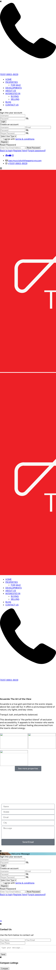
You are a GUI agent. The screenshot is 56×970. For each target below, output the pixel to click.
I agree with (18, 139)
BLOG (8, 102)
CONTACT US (11, 104)
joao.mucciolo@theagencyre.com (24, 160)
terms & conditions (24, 139)
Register (4, 142)
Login (3, 122)
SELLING (15, 99)
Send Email (28, 842)
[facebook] (6, 155)
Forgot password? (37, 150)
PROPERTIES (11, 82)
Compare (4, 969)
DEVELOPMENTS (13, 87)
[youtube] (10, 155)
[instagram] (12, 155)
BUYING (15, 96)
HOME (8, 79)
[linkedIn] (8, 155)
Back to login (6, 150)
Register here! (20, 150)
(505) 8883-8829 (9, 74)
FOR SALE (16, 85)
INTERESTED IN (12, 93)
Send (3, 954)
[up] (1, 921)
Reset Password (33, 148)
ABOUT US (10, 90)
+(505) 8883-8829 (17, 163)
